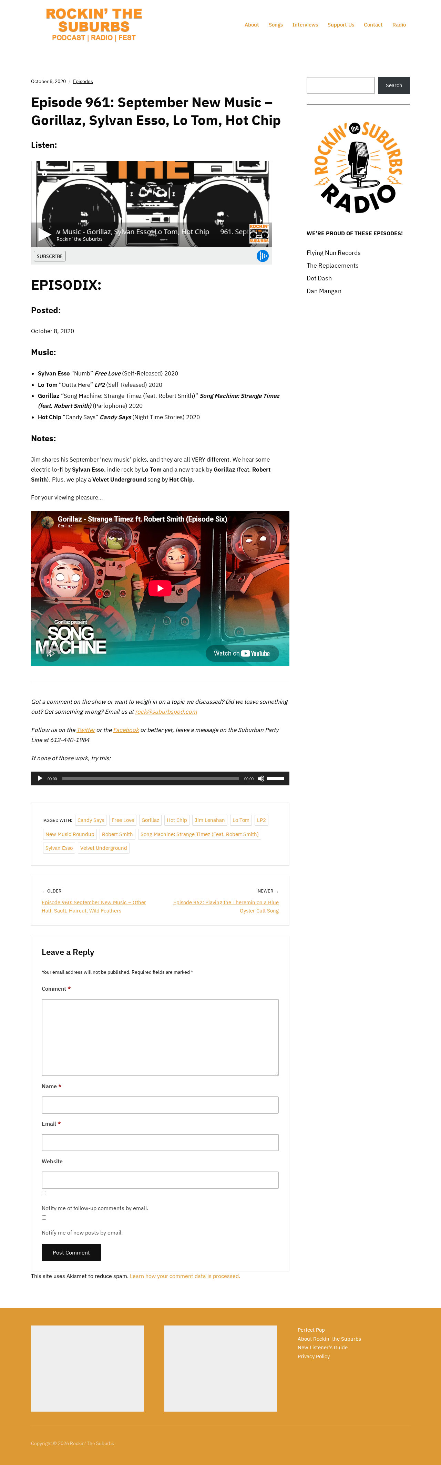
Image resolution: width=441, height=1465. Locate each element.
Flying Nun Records (334, 253)
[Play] (40, 778)
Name (52, 1086)
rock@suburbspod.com (166, 711)
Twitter (85, 730)
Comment (56, 988)
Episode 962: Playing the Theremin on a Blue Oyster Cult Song (226, 906)
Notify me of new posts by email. (82, 1232)
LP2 (261, 820)
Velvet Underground (103, 848)
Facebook (126, 730)
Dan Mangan (324, 291)
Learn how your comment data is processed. (185, 1275)
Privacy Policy (314, 1356)
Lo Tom (241, 820)
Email (51, 1123)
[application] (160, 778)
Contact (373, 24)
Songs (276, 24)
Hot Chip (177, 820)
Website (52, 1161)
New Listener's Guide (323, 1347)
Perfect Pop (311, 1330)
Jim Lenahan (210, 820)
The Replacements (333, 265)
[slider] (276, 778)
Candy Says (91, 820)
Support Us (341, 24)
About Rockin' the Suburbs (329, 1338)
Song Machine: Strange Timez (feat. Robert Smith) (200, 834)
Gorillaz (150, 820)
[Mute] (261, 778)
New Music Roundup (69, 834)
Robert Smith (117, 834)
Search (394, 85)
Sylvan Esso (59, 848)
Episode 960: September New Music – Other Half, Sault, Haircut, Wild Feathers (94, 906)
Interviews (305, 24)
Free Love (123, 820)
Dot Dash (319, 278)
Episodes (83, 81)
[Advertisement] (87, 1368)
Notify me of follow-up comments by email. (95, 1208)
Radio (399, 24)
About (252, 24)
